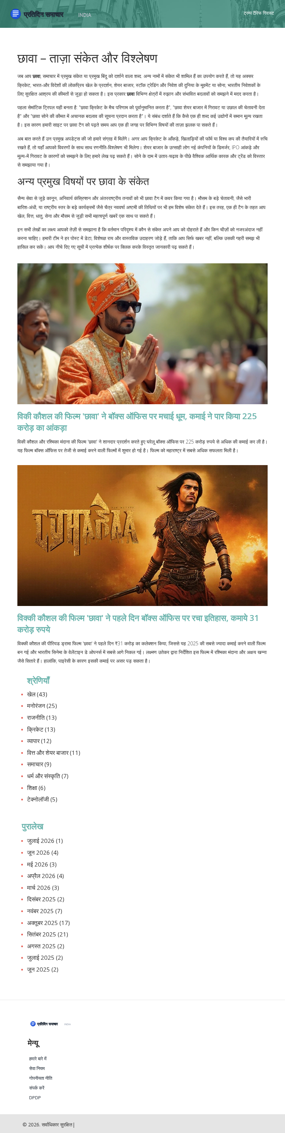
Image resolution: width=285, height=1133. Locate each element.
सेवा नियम (37, 1068)
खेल (37, 694)
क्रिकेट (41, 729)
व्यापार (39, 741)
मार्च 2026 (43, 888)
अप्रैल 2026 (45, 876)
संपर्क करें (36, 1088)
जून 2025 (42, 969)
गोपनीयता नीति (40, 1078)
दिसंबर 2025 (45, 899)
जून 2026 (42, 852)
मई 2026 (42, 864)
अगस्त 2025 (45, 946)
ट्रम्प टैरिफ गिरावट (259, 13)
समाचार (39, 764)
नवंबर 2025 (44, 911)
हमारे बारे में (38, 1059)
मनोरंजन (42, 706)
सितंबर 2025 (47, 934)
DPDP (35, 1098)
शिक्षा (36, 788)
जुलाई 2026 (45, 841)
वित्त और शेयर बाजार (53, 753)
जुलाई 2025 (45, 958)
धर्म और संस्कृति (47, 776)
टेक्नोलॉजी (42, 799)
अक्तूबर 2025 (48, 923)
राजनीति (42, 717)
